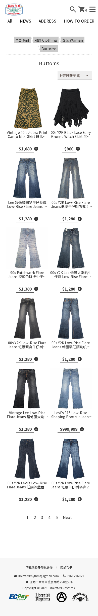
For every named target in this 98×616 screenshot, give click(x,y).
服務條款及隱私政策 (39, 567)
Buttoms (49, 48)
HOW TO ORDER (79, 21)
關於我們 (66, 567)
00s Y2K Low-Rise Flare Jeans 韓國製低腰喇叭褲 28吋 (71, 345)
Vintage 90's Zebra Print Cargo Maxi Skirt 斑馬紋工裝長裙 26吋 (27, 134)
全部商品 (22, 40)
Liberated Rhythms (62, 588)
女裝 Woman (72, 40)
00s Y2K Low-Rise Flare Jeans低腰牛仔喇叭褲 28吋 (70, 204)
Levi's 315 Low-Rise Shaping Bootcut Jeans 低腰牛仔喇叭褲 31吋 (70, 415)
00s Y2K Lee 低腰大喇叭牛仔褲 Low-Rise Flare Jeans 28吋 (70, 275)
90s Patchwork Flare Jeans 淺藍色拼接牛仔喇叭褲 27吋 (27, 275)
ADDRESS (47, 21)
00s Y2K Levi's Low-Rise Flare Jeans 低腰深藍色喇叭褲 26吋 (27, 485)
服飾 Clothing (45, 40)
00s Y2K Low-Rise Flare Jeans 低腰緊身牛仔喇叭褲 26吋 (27, 345)
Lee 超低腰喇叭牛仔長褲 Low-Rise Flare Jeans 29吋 (27, 204)
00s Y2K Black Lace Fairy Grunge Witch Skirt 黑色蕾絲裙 (71, 134)
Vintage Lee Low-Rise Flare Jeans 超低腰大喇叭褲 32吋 (27, 415)
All (10, 21)
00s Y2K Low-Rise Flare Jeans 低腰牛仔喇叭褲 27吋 (71, 485)
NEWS (25, 21)
